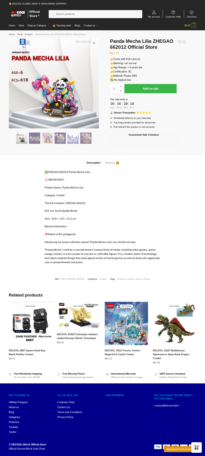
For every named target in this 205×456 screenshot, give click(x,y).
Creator (29, 34)
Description (93, 162)
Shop (20, 34)
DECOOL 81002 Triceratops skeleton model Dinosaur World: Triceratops (77, 336)
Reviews (110, 162)
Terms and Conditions (69, 412)
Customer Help (173, 16)
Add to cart (150, 88)
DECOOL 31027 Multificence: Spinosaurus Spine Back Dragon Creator (171, 354)
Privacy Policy (65, 417)
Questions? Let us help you (182, 449)
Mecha (138, 279)
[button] (196, 447)
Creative (121, 279)
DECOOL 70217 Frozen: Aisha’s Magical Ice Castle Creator (122, 352)
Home (12, 34)
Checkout (191, 16)
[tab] (93, 160)
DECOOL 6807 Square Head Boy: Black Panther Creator (27, 352)
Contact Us (63, 407)
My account (154, 16)
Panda (147, 279)
